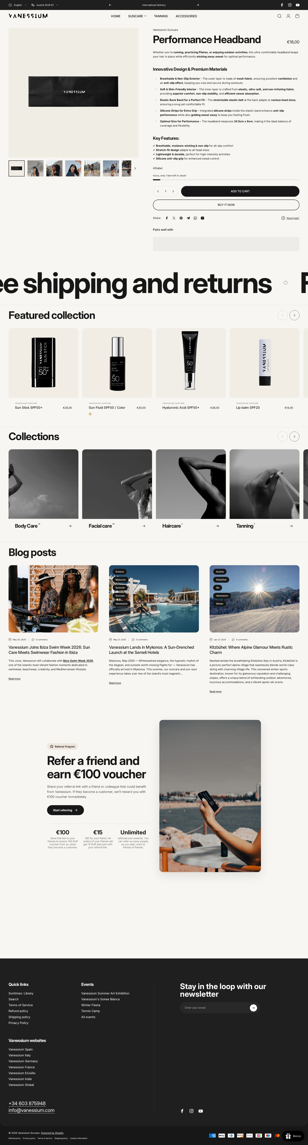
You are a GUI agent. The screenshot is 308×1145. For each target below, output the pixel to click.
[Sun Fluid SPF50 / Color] (117, 363)
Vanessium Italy (20, 1055)
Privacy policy (29, 1138)
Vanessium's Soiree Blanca (100, 999)
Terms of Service (21, 1005)
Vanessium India (20, 1079)
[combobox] (18, 5)
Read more (14, 678)
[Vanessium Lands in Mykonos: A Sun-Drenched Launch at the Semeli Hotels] (154, 598)
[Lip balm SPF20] (264, 363)
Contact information (78, 1138)
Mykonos (120, 579)
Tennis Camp (90, 1011)
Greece (119, 571)
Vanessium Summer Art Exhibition (105, 993)
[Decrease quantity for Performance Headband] (157, 191)
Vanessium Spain (21, 1049)
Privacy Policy (18, 1023)
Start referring (62, 810)
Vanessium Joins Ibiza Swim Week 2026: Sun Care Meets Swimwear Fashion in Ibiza (49, 650)
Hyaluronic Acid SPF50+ (180, 407)
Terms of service (45, 1138)
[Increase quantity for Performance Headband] (174, 191)
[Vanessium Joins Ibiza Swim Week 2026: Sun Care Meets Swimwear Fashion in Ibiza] (53, 598)
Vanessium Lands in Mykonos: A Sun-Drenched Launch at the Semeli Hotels (151, 650)
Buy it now (226, 204)
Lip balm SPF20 (248, 407)
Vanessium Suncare (165, 30)
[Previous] (110, 5)
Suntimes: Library (21, 993)
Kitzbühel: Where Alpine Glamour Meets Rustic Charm (251, 650)
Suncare (120, 595)
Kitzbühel (221, 579)
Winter (219, 603)
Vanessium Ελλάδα (22, 1073)
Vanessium (121, 603)
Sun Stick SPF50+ (29, 407)
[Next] (198, 5)
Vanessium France (22, 1067)
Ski (217, 587)
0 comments (42, 639)
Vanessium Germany (23, 1061)
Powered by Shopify (52, 1132)
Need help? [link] (293, 218)
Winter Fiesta (90, 1005)
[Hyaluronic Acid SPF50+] (191, 363)
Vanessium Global (21, 1085)
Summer (120, 587)
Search (14, 999)
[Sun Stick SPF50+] (43, 363)
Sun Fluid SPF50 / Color (107, 407)
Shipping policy (19, 1017)
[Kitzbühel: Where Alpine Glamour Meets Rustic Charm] (254, 598)
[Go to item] (17, 168)
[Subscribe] (253, 1007)
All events (88, 1017)
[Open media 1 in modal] (73, 93)
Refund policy (18, 1011)
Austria (220, 571)
